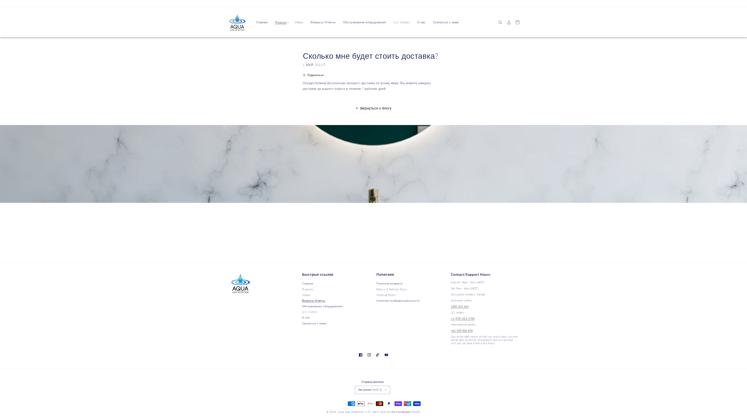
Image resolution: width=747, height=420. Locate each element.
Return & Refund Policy (391, 289)
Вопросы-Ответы (313, 300)
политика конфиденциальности (398, 300)
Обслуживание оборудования (322, 306)
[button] (281, 22)
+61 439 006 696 (462, 330)
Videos (306, 295)
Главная (307, 283)
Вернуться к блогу (376, 108)
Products (281, 22)
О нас (306, 317)
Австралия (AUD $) (370, 389)
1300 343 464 (460, 306)
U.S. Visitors (310, 311)
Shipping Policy (386, 295)
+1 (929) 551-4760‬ (463, 318)
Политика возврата (389, 283)
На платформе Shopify (406, 411)
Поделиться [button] (315, 75)
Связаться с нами (314, 323)
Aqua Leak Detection (350, 411)
